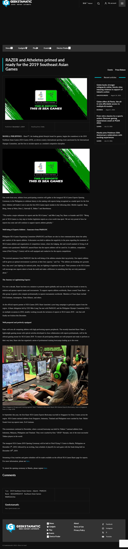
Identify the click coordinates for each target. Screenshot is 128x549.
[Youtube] (103, 537)
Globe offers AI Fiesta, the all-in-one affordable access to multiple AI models (109, 104)
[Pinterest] (71, 126)
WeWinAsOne (10, 497)
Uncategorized (102, 95)
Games (99, 126)
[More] (83, 126)
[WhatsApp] (77, 126)
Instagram (109, 528)
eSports (35, 491)
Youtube (109, 536)
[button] (98, 3)
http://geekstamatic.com (12, 508)
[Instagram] (103, 529)
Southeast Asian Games (32, 494)
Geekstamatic (12, 505)
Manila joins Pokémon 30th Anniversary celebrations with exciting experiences (109, 135)
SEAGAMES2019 (16, 494)
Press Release (120, 70)
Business (100, 110)
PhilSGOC (43, 491)
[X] (65, 126)
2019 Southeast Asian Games (21, 491)
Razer (7, 494)
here (27, 461)
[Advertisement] (64, 26)
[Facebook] (59, 126)
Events (110, 70)
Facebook (109, 524)
